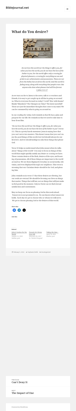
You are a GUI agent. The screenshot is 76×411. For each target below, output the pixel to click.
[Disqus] (38, 283)
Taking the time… (52, 232)
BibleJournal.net (17, 7)
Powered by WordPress (20, 407)
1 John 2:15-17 (42, 90)
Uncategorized (45, 252)
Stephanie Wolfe (32, 252)
